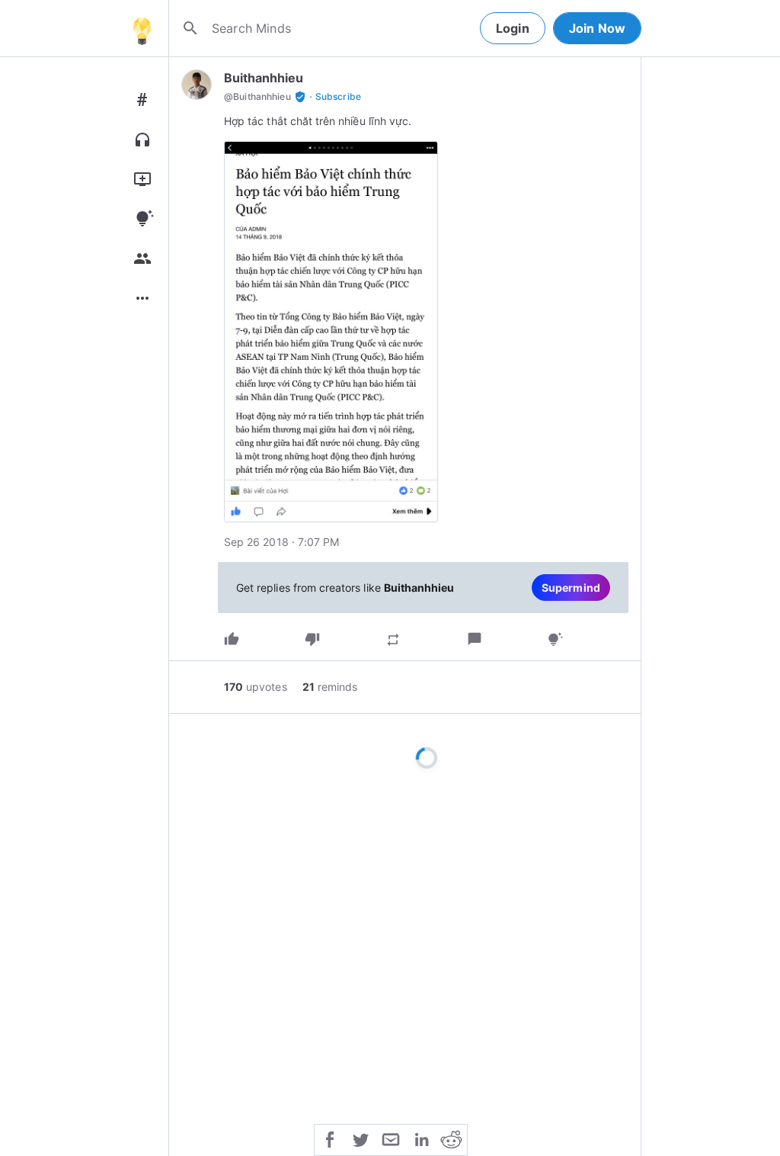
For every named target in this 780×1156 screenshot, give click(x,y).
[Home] (141, 28)
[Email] (391, 1138)
